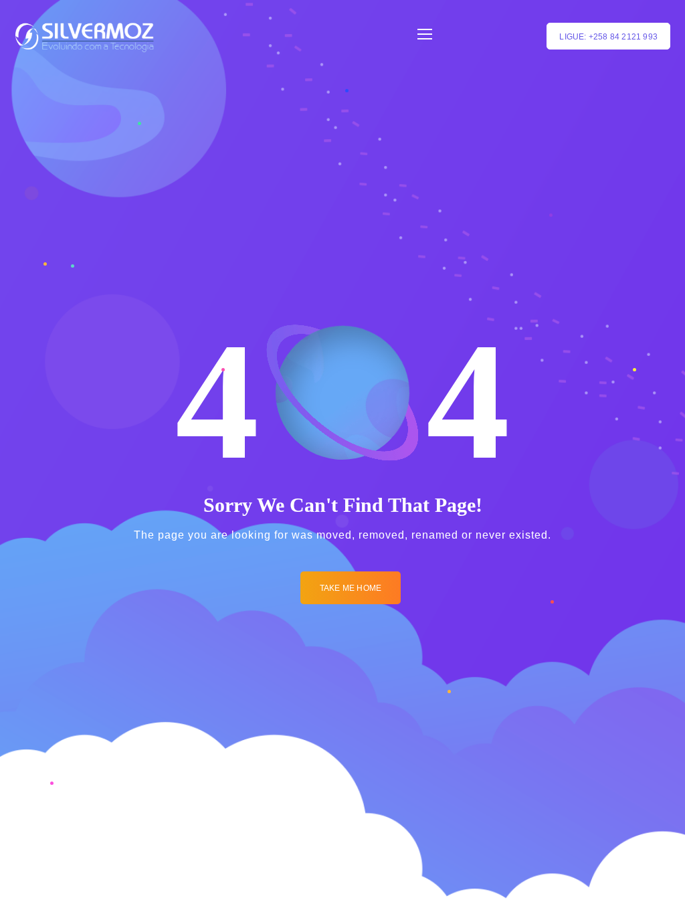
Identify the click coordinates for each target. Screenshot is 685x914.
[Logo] (84, 36)
